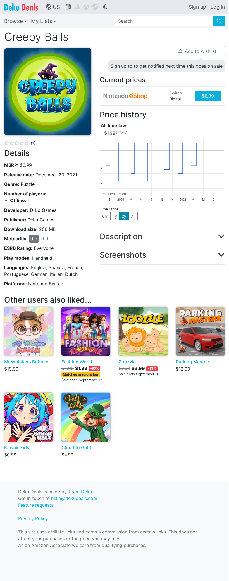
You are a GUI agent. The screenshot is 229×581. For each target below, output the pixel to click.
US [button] (53, 7)
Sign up (197, 7)
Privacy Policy (33, 518)
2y (124, 216)
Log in (218, 7)
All (133, 216)
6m (105, 216)
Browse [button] (14, 21)
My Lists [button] (42, 21)
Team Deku (80, 491)
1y (115, 216)
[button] (19, 143)
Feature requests (35, 505)
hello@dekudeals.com (74, 498)
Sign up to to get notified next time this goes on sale (167, 66)
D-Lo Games (43, 210)
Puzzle (28, 184)
